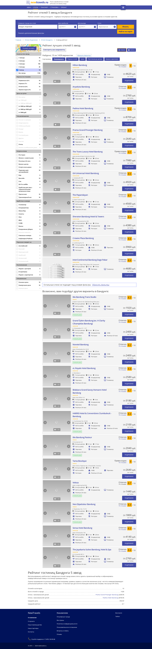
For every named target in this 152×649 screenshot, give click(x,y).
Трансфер (44, 7)
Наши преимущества (35, 625)
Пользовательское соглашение (67, 627)
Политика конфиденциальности (67, 624)
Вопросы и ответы (63, 631)
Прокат (64, 7)
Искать (125, 27)
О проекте (31, 621)
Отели (35, 7)
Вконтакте (118, 613)
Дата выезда (82, 23)
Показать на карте (28, 48)
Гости (99, 23)
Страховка (54, 7)
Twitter (117, 616)
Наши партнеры (33, 628)
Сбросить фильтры (84, 55)
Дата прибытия (63, 23)
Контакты (31, 632)
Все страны (60, 620)
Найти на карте (125, 31)
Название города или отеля (27, 23)
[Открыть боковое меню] (123, 7)
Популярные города (63, 617)
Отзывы (59, 634)
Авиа (29, 7)
